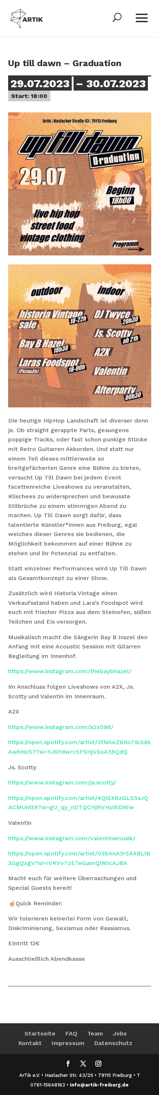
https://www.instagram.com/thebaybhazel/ (70, 671)
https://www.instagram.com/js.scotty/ (62, 782)
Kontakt (30, 1043)
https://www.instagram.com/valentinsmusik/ (71, 838)
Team (95, 1033)
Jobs (120, 1033)
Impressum (68, 1043)
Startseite (39, 1033)
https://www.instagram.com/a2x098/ (61, 726)
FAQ (71, 1033)
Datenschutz (113, 1043)
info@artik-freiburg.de (99, 1085)
